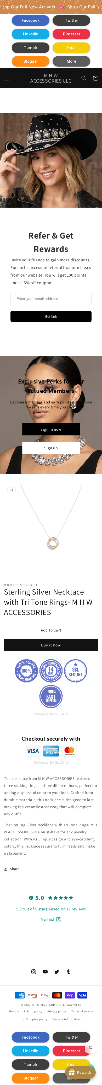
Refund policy (33, 1011)
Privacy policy (57, 1011)
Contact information (67, 1019)
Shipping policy (37, 1019)
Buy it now (51, 645)
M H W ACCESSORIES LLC (48, 1005)
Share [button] (15, 868)
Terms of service (82, 1011)
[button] (30, 20)
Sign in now (51, 429)
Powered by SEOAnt (51, 713)
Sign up (51, 447)
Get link (51, 316)
